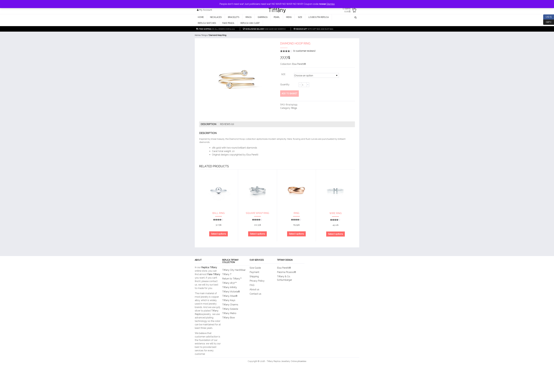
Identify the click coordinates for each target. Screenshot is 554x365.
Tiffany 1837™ (229, 283)
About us (254, 289)
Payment (254, 272)
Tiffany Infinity (229, 287)
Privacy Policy (257, 280)
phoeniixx (301, 361)
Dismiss (330, 4)
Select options (218, 234)
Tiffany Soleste (230, 309)
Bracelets (233, 17)
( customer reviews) (304, 51)
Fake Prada (228, 23)
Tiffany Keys (228, 300)
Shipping (254, 276)
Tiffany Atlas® (229, 296)
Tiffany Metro (229, 313)
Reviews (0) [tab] (227, 124)
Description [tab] (208, 124)
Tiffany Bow (228, 317)
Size (300, 17)
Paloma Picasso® (286, 272)
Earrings (262, 17)
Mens (289, 17)
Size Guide (255, 267)
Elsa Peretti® (299, 64)
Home (201, 17)
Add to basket (289, 93)
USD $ (547, 16)
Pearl (277, 17)
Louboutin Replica (318, 17)
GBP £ (547, 21)
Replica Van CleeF (250, 23)
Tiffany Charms (230, 304)
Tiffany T (227, 274)
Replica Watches (207, 23)
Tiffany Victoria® (231, 291)
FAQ (252, 285)
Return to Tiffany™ (232, 278)
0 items (347, 10)
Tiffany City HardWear (234, 270)
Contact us (255, 293)
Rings (248, 17)
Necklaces (216, 17)
